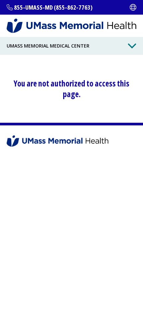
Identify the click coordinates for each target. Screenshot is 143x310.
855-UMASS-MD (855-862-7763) (53, 7)
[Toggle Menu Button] (132, 46)
